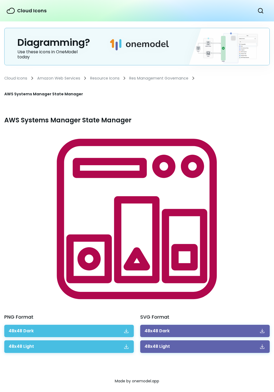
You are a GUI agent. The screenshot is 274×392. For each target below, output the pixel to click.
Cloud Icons (32, 10)
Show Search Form (260, 10)
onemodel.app (145, 381)
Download (21, 331)
